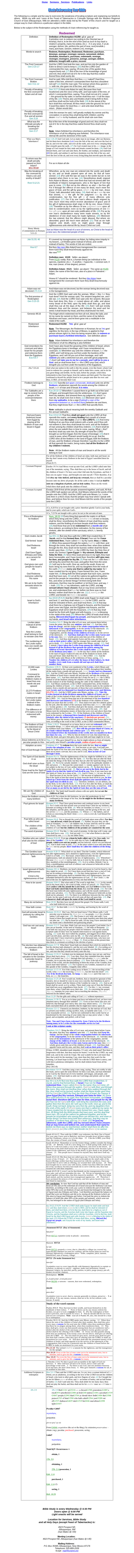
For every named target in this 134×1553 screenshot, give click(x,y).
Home (45, 2)
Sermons (54, 2)
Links (89, 2)
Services (65, 2)
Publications (78, 2)
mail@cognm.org (70, 1551)
